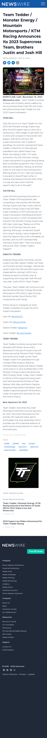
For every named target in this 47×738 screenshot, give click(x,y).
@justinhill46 (19, 322)
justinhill (16, 443)
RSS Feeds (6, 634)
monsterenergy (9, 447)
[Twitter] (7, 670)
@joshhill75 (17, 316)
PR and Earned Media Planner (14, 631)
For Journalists (8, 625)
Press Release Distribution (13, 565)
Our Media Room (9, 612)
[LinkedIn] (11, 670)
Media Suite (7, 571)
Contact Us (6, 647)
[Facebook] (4, 670)
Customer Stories (9, 609)
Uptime (31, 674)
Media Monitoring (9, 581)
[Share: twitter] (9, 62)
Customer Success (10, 590)
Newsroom (6, 628)
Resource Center (9, 621)
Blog (4, 606)
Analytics (6, 584)
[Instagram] (14, 670)
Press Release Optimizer (12, 593)
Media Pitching (8, 578)
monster (32, 443)
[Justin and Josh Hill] (23, 94)
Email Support (8, 650)
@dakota (22, 328)
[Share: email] (17, 62)
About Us (6, 603)
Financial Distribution (10, 568)
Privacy (22, 674)
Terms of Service (9, 674)
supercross (34, 447)
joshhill (6, 443)
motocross (22, 447)
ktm (23, 443)
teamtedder (23, 450)
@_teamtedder (24, 333)
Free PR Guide (36, 551)
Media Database (9, 574)
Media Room (7, 587)
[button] (43, 3)
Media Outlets (8, 637)
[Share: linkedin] (13, 62)
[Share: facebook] (4, 62)
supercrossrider (10, 450)
